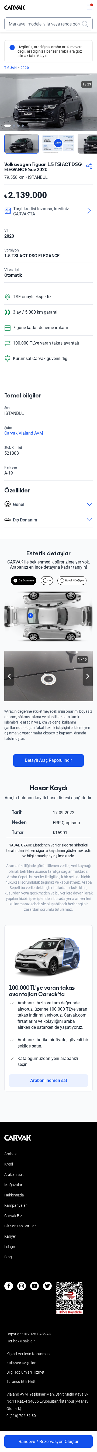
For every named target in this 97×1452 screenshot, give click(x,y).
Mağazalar (13, 1185)
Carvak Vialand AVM (23, 433)
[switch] (89, 7)
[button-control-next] (88, 676)
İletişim (10, 1246)
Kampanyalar (15, 1205)
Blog (8, 1257)
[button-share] (89, 166)
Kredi (8, 1164)
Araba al (11, 1154)
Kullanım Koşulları (21, 1363)
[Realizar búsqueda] (86, 24)
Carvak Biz (13, 1216)
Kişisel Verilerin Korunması (28, 1354)
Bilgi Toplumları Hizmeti (25, 1372)
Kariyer (10, 1236)
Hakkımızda (14, 1195)
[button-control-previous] (9, 676)
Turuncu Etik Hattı (21, 1381)
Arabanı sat (14, 1174)
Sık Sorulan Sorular (20, 1226)
